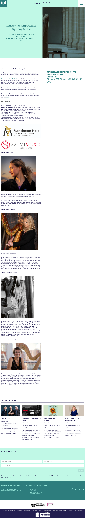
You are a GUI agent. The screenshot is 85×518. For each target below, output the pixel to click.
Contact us (6, 485)
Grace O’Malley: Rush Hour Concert (73, 419)
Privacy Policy (8, 477)
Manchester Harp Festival (9, 79)
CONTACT (38, 3)
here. (7, 97)
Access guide (42, 485)
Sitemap (16, 485)
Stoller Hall (3, 3)
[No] (83, 513)
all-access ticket (11, 88)
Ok (37, 515)
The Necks (5, 418)
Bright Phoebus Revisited (49, 419)
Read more (45, 515)
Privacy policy (28, 485)
